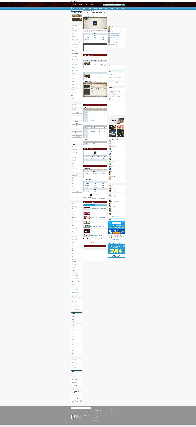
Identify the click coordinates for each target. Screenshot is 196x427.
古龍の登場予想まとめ (74, 307)
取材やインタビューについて (98, 410)
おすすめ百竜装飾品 (74, 169)
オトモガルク (73, 220)
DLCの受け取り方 (74, 284)
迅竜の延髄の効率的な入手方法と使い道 (115, 33)
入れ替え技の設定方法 (74, 264)
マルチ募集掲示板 (74, 376)
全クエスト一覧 (74, 359)
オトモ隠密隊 (73, 225)
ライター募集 (96, 420)
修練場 (72, 256)
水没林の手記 (73, 350)
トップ (74, 8)
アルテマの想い (96, 409)
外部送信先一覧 (112, 410)
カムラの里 (73, 330)
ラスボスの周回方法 (74, 304)
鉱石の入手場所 (74, 178)
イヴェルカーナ (74, 78)
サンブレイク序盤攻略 (74, 62)
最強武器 (84, 8)
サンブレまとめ (79, 8)
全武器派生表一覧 (74, 110)
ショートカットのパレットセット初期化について (115, 77)
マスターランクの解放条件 (75, 39)
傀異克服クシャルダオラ (75, 84)
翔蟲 (72, 208)
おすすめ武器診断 (74, 109)
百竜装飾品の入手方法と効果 (75, 70)
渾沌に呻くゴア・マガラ (75, 81)
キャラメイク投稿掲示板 (75, 379)
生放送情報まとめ (74, 33)
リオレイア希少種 (74, 92)
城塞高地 (73, 98)
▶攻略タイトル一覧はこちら (116, 216)
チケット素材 (73, 189)
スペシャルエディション (75, 289)
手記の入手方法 (74, 347)
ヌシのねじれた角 (103, 173)
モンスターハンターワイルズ (115, 201)
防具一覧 (116, 8)
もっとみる (116, 82)
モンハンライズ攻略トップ (75, 25)
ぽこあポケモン (113, 186)
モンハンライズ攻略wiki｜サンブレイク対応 (84, 4)
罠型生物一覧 (73, 319)
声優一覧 (73, 242)
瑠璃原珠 (87, 173)
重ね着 (106, 8)
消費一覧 (73, 177)
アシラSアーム (93, 129)
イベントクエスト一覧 (74, 367)
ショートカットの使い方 (75, 275)
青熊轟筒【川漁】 (92, 120)
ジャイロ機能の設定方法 (75, 273)
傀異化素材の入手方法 (74, 175)
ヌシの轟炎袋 (95, 173)
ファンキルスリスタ (113, 146)
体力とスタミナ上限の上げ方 (75, 239)
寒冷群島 (73, 339)
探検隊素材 (95, 187)
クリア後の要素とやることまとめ (114, 44)
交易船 (95, 191)
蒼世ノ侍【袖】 (93, 131)
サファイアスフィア (113, 141)
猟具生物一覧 (73, 316)
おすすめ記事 (89, 205)
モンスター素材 (87, 39)
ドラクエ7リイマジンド (114, 196)
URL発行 (96, 238)
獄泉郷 (72, 344)
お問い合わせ (96, 416)
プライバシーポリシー (113, 409)
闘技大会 (73, 234)
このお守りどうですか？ (112, 74)
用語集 (72, 245)
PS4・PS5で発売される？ (75, 292)
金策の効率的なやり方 (74, 259)
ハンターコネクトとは (74, 228)
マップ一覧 (103, 191)
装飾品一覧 (73, 166)
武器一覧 (111, 8)
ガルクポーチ (73, 222)
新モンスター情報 (74, 301)
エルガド (73, 328)
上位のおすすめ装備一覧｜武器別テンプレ (115, 37)
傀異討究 (95, 8)
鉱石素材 (95, 37)
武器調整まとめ (74, 67)
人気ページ (101, 205)
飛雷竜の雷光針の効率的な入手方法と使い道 (115, 35)
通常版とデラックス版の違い (75, 286)
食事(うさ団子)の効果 (74, 236)
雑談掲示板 (110, 98)
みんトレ (112, 151)
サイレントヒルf (113, 206)
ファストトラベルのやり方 (75, 278)
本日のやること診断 (74, 47)
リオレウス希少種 (74, 90)
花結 (72, 211)
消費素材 (87, 37)
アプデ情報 (122, 8)
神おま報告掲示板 (74, 387)
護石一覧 (73, 163)
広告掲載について (96, 414)
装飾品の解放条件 (74, 168)
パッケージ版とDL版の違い (75, 287)
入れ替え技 (73, 214)
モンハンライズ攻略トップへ (96, 194)
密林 (72, 333)
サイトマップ (96, 417)
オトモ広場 (73, 250)
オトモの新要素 (74, 217)
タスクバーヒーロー (113, 191)
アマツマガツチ (74, 75)
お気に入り (103, 238)
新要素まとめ (73, 28)
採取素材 (103, 37)
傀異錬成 (100, 8)
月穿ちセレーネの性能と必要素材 (114, 42)
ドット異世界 (112, 166)
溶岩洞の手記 (73, 355)
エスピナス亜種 (74, 89)
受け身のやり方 (74, 267)
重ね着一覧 (73, 171)
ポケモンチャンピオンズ (114, 188)
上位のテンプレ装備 (74, 152)
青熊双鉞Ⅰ (92, 112)
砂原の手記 (73, 353)
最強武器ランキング (74, 36)
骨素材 (95, 39)
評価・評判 (73, 50)
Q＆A (72, 374)
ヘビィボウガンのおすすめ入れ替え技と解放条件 (116, 31)
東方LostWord (113, 176)
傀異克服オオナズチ (74, 87)
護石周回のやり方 (74, 160)
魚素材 (87, 187)
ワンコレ (112, 171)
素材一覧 (95, 35)
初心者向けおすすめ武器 (75, 107)
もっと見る (116, 46)
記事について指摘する (96, 242)
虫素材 (103, 39)
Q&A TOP (110, 65)
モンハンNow (112, 161)
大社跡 (72, 336)
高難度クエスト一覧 (74, 365)
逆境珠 (94, 143)
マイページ (110, 68)
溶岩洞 (72, 342)
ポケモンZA (112, 198)
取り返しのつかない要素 (75, 272)
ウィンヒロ (112, 156)
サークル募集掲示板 (74, 385)
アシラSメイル (93, 127)
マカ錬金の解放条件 (74, 157)
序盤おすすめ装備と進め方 (75, 44)
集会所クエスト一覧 (74, 362)
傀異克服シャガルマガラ (75, 76)
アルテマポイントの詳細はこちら (116, 239)
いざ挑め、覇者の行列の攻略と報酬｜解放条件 (114, 91)
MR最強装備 (90, 8)
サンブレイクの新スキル (75, 155)
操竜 (72, 209)
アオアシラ (86, 78)
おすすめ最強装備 (74, 146)
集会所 (72, 253)
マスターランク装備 (74, 149)
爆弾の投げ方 (73, 270)
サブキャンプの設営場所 (75, 64)
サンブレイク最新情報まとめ (75, 56)
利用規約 (95, 413)
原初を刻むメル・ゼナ (74, 73)
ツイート (88, 238)
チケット (103, 187)
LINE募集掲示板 (74, 382)
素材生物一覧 (73, 321)
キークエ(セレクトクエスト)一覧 (76, 42)
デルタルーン (112, 211)
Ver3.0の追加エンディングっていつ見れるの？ (114, 80)
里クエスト (73, 231)
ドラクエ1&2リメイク (114, 193)
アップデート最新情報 (74, 30)
